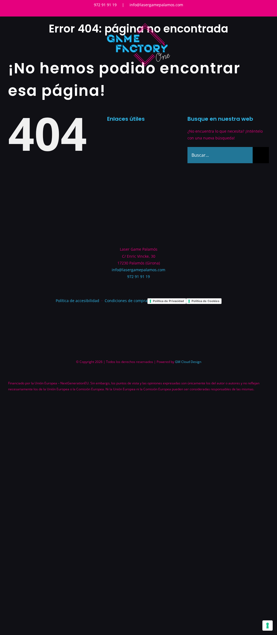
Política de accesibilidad (77, 300)
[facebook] (134, 13)
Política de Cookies (205, 301)
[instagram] (142, 13)
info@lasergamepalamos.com (156, 4)
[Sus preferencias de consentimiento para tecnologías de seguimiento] (267, 625)
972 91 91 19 (105, 4)
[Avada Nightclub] (138, 23)
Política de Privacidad (168, 301)
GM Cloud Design (188, 361)
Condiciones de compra (126, 300)
